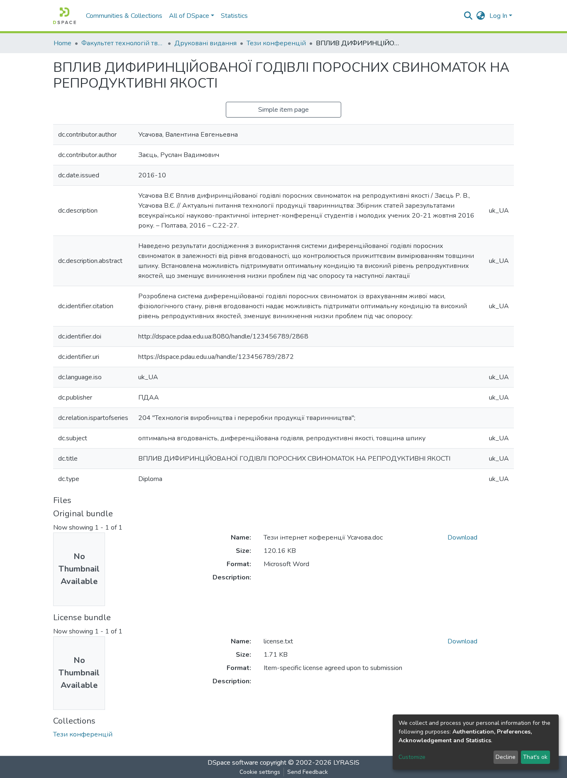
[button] (481, 16)
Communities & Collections (124, 15)
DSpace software (233, 762)
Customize (411, 757)
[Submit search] (468, 15)
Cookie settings (260, 772)
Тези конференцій (276, 43)
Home (62, 43)
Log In (498, 15)
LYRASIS (346, 762)
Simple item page (283, 109)
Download (462, 537)
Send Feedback (307, 772)
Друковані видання (205, 43)
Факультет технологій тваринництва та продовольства (122, 43)
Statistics (234, 15)
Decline (506, 757)
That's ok (535, 757)
